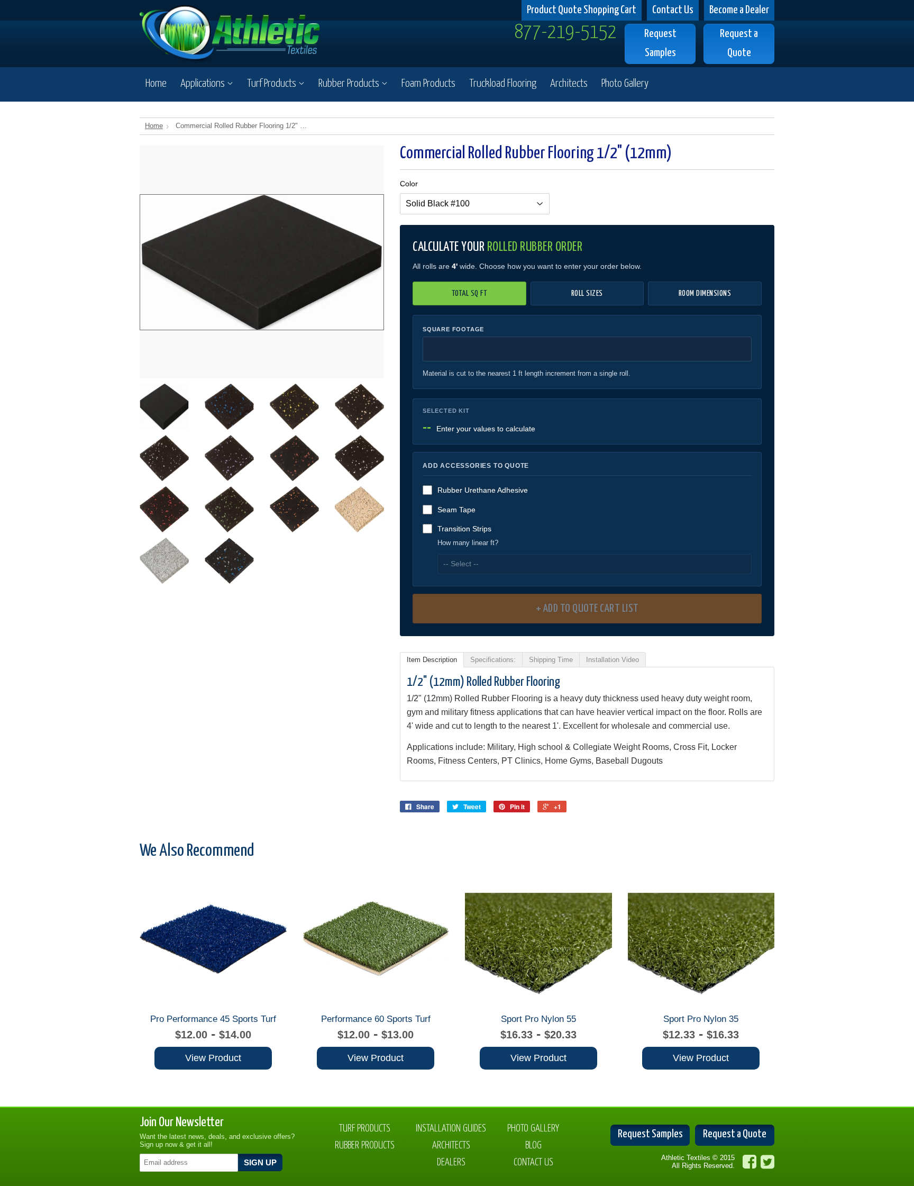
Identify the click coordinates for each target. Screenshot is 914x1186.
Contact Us (672, 10)
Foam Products (428, 83)
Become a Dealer (739, 10)
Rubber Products (349, 83)
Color (409, 183)
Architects (569, 83)
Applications (203, 83)
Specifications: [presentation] (493, 660)
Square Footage (453, 329)
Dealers (451, 1162)
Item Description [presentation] (432, 660)
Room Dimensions (705, 293)
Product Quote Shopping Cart (581, 10)
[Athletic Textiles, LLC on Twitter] (767, 1162)
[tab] (432, 659)
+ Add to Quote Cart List (587, 608)
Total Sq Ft (470, 293)
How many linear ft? (467, 543)
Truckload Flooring (502, 83)
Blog (533, 1145)
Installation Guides (451, 1129)
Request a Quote (739, 43)
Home (156, 83)
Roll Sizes (587, 293)
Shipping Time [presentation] (551, 660)
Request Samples (660, 43)
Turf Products (272, 83)
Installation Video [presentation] (612, 660)
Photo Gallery (624, 83)
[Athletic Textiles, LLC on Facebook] (749, 1162)
